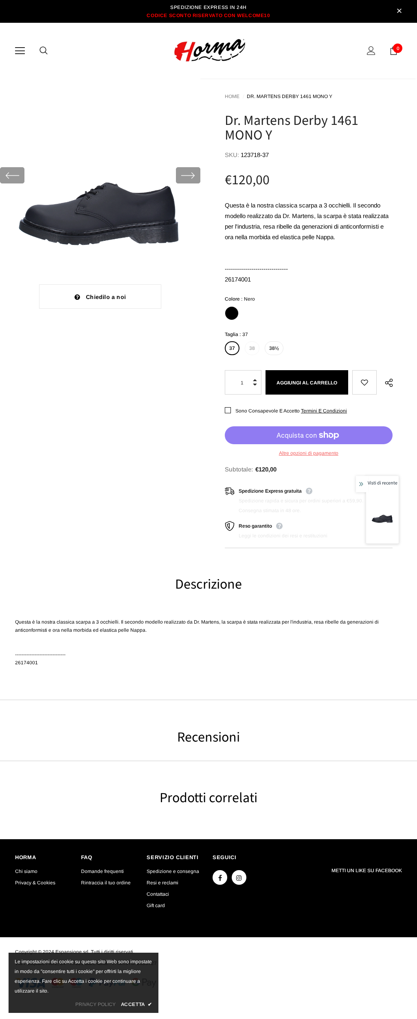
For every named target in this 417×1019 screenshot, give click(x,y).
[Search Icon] (52, 51)
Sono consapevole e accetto (267, 411)
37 (232, 348)
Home (232, 96)
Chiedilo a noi (106, 297)
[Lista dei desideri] (364, 382)
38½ (274, 348)
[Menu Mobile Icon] (20, 51)
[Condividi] (387, 382)
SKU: (232, 154)
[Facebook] (220, 877)
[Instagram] (239, 877)
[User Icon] (371, 50)
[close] (399, 11)
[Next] (188, 175)
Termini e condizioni (324, 411)
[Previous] (12, 175)
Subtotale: (239, 469)
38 (252, 348)
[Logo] (209, 50)
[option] (100, 175)
